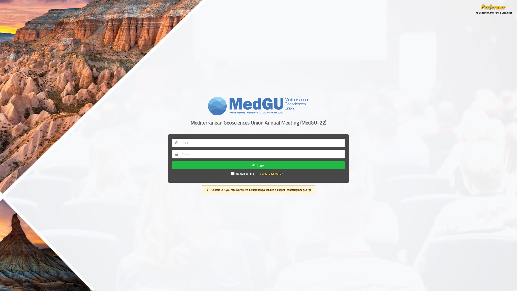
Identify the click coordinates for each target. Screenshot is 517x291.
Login (260, 165)
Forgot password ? (271, 173)
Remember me (245, 173)
